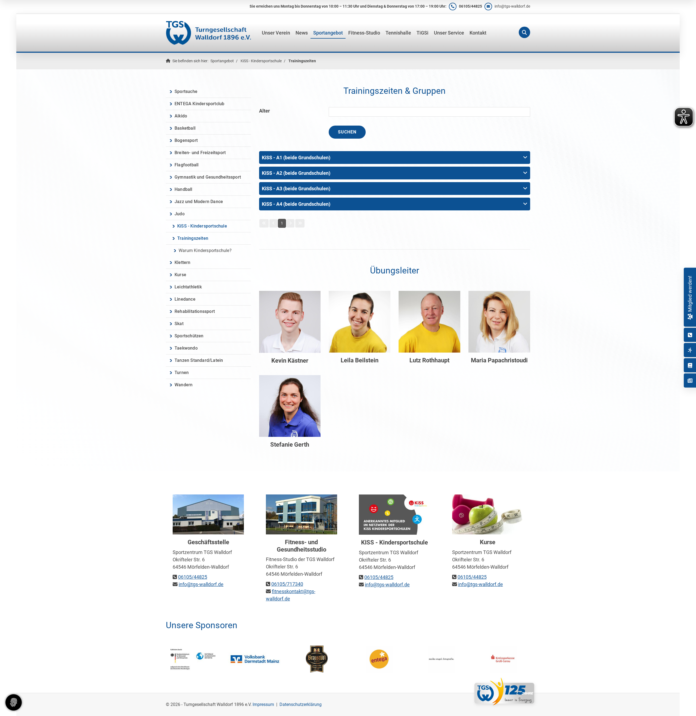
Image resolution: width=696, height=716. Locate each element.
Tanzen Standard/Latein (199, 360)
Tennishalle (398, 33)
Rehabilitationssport (195, 311)
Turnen (182, 372)
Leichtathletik (188, 286)
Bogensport (186, 140)
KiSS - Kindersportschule (261, 61)
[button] (394, 157)
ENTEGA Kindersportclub (199, 103)
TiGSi (422, 33)
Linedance (185, 299)
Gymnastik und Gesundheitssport (208, 177)
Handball (183, 189)
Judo (180, 213)
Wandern (183, 384)
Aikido (181, 116)
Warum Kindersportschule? (205, 250)
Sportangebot (328, 33)
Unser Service (449, 33)
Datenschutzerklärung (300, 704)
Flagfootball (186, 164)
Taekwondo (186, 348)
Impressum (263, 704)
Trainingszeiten (302, 61)
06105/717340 (287, 584)
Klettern (183, 262)
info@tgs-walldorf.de (512, 6)
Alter (264, 111)
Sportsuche (186, 91)
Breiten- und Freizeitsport (200, 152)
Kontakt (478, 33)
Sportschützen (189, 335)
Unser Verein (276, 33)
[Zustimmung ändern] (13, 702)
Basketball (185, 128)
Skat (179, 323)
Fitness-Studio (364, 33)
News (302, 33)
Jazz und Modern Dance (199, 201)
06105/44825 (470, 6)
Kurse (180, 274)
